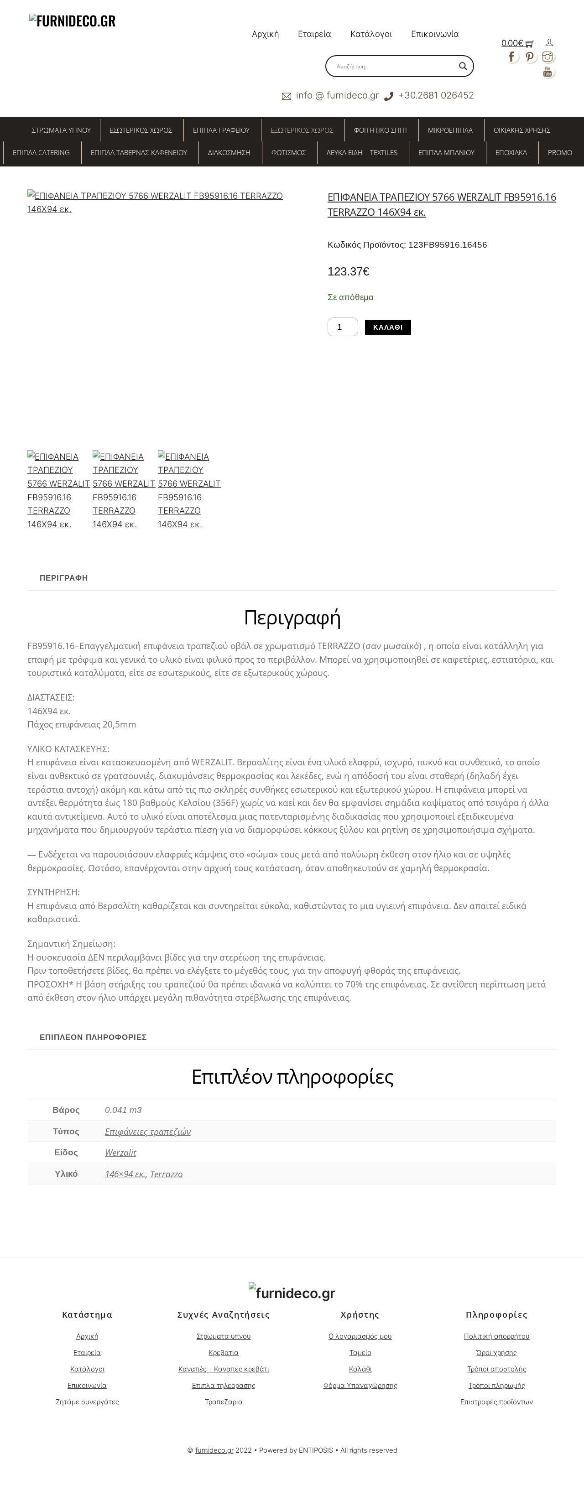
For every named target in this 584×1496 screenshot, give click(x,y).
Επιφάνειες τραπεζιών (148, 1131)
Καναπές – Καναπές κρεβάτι (223, 1369)
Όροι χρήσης (496, 1352)
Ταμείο (360, 1352)
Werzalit (120, 1152)
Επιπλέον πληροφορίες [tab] (93, 1037)
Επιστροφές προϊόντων (496, 1401)
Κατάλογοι (371, 34)
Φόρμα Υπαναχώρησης (360, 1385)
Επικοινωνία (435, 34)
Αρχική (265, 34)
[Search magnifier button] (463, 66)
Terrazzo (166, 1173)
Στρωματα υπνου (224, 1336)
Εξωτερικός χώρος (144, 1229)
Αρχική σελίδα (50, 1229)
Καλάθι (388, 327)
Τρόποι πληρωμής (497, 1385)
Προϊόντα (93, 1229)
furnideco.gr (214, 1450)
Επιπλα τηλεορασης (224, 1385)
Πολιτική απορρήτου (497, 1336)
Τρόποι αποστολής (497, 1369)
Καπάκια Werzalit (209, 1229)
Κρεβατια (224, 1352)
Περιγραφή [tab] (64, 578)
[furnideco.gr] (292, 1293)
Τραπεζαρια (224, 1401)
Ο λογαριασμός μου (360, 1336)
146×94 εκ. (125, 1173)
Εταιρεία (314, 34)
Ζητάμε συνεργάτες (87, 1401)
